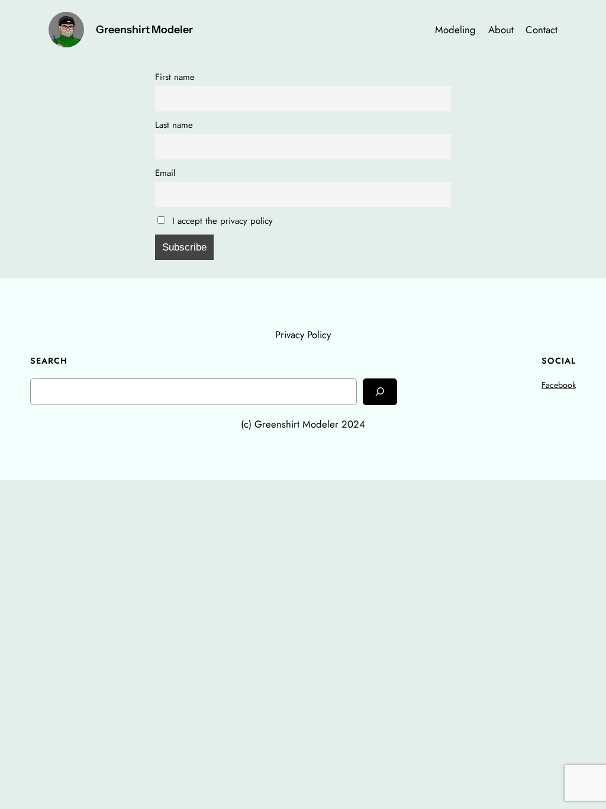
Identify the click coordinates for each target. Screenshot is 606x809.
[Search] (380, 391)
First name (175, 77)
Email (165, 172)
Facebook (558, 385)
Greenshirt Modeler (144, 29)
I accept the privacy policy (221, 220)
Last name (174, 124)
